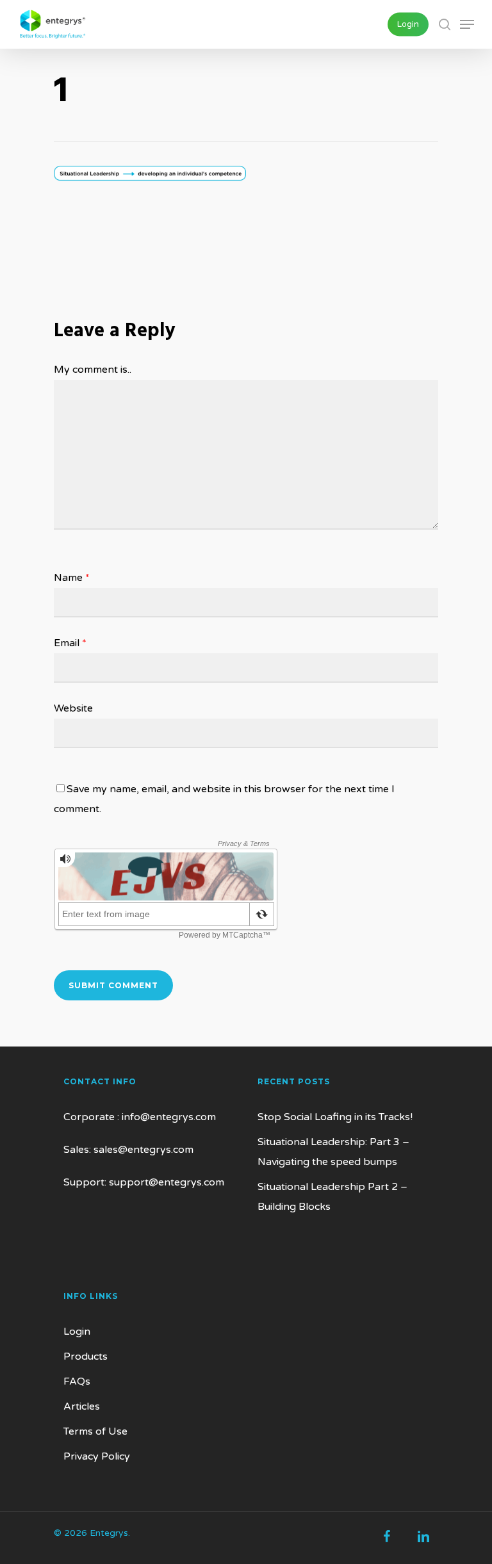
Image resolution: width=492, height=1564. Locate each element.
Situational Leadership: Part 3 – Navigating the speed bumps (333, 1152)
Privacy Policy (96, 1456)
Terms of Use (95, 1431)
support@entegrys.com (166, 1182)
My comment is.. (92, 369)
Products (85, 1356)
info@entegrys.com (169, 1117)
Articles (81, 1406)
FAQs (76, 1381)
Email (70, 643)
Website (73, 708)
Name (72, 577)
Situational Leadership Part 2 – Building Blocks (332, 1196)
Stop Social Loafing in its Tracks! (335, 1117)
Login (76, 1331)
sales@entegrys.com (143, 1149)
